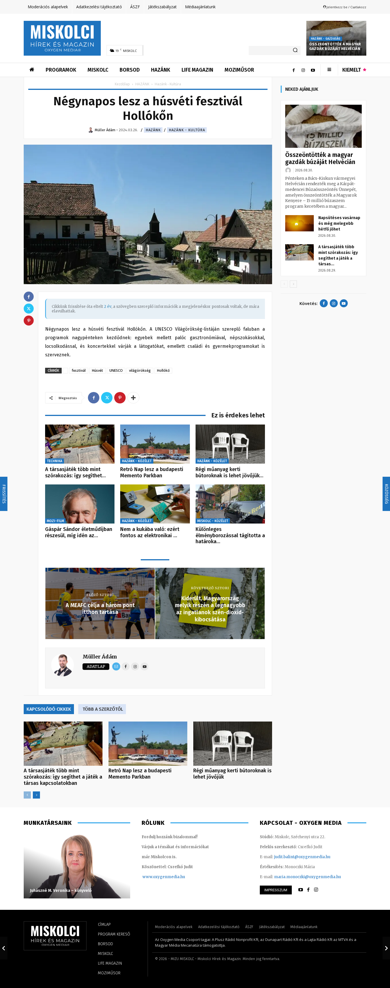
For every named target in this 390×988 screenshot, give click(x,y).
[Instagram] (303, 69)
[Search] (295, 50)
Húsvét (97, 370)
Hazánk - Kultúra (187, 130)
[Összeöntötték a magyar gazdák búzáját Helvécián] (323, 126)
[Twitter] (106, 397)
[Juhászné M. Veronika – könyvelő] (77, 865)
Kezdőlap (122, 84)
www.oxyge (153, 876)
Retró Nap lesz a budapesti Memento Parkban (151, 472)
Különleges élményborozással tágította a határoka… (230, 535)
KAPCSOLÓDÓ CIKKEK (49, 709)
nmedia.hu (175, 876)
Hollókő (163, 370)
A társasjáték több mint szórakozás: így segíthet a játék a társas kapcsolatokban (63, 776)
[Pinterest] (120, 397)
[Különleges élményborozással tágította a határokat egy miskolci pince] (230, 504)
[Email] (116, 666)
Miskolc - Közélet (212, 521)
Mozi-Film (55, 521)
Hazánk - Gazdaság (325, 39)
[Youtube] (312, 69)
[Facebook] (293, 69)
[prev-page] (27, 795)
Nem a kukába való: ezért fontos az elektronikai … (149, 532)
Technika (54, 461)
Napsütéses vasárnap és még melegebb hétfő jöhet (339, 223)
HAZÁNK (142, 84)
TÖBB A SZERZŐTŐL (103, 709)
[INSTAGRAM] (316, 889)
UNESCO (116, 370)
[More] (133, 397)
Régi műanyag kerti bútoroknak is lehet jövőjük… (229, 472)
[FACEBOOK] (308, 889)
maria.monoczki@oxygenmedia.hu (307, 876)
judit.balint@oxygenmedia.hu (302, 856)
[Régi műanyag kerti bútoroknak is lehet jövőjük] (230, 444)
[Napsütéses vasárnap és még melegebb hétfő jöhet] (299, 223)
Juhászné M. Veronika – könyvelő (61, 890)
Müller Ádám (100, 656)
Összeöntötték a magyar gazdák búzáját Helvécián (335, 46)
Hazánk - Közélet (137, 461)
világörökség (140, 370)
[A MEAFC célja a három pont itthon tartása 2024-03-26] (3, 948)
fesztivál (79, 370)
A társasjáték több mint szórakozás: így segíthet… (75, 472)
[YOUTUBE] (300, 889)
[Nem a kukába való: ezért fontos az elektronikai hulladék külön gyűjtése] (155, 504)
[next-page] (36, 795)
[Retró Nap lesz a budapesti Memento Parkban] (155, 444)
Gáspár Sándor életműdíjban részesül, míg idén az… (78, 532)
